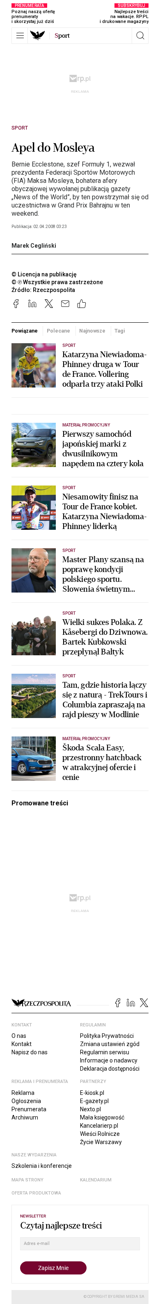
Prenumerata (28, 1109)
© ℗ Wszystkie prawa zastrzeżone (57, 282)
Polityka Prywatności (107, 1036)
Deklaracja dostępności (109, 1068)
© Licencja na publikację (44, 274)
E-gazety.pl (94, 1101)
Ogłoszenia (26, 1101)
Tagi (119, 331)
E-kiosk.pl (92, 1093)
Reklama (22, 1093)
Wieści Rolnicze (100, 1134)
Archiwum (24, 1117)
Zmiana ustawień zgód (109, 1044)
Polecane (58, 331)
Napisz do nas (29, 1052)
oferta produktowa (36, 1193)
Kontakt (21, 1044)
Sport (19, 128)
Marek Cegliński (33, 245)
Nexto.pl (90, 1109)
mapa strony (27, 1180)
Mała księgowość (102, 1117)
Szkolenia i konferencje (41, 1166)
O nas (18, 1036)
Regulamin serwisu (104, 1052)
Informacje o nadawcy (108, 1060)
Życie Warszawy (101, 1142)
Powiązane (24, 331)
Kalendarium (96, 1180)
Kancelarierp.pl (99, 1125)
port (62, 36)
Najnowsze (92, 331)
